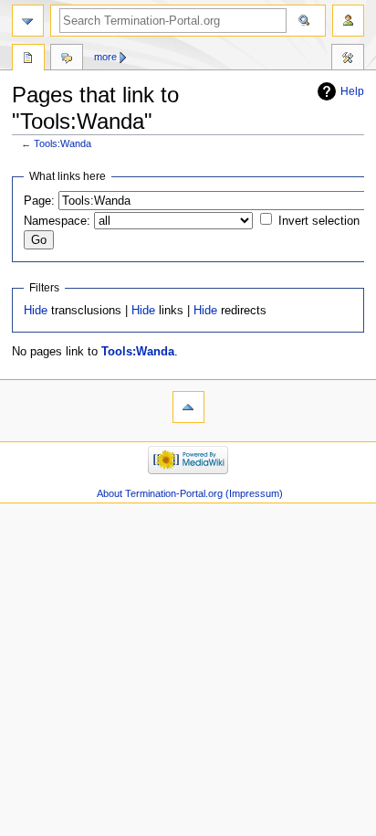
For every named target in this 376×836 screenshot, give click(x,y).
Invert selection (319, 221)
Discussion (66, 59)
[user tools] (348, 21)
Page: (39, 201)
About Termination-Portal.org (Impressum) (190, 493)
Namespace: (57, 221)
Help (352, 91)
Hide (35, 310)
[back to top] (188, 407)
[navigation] (28, 21)
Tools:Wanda (62, 143)
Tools (28, 59)
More (105, 56)
